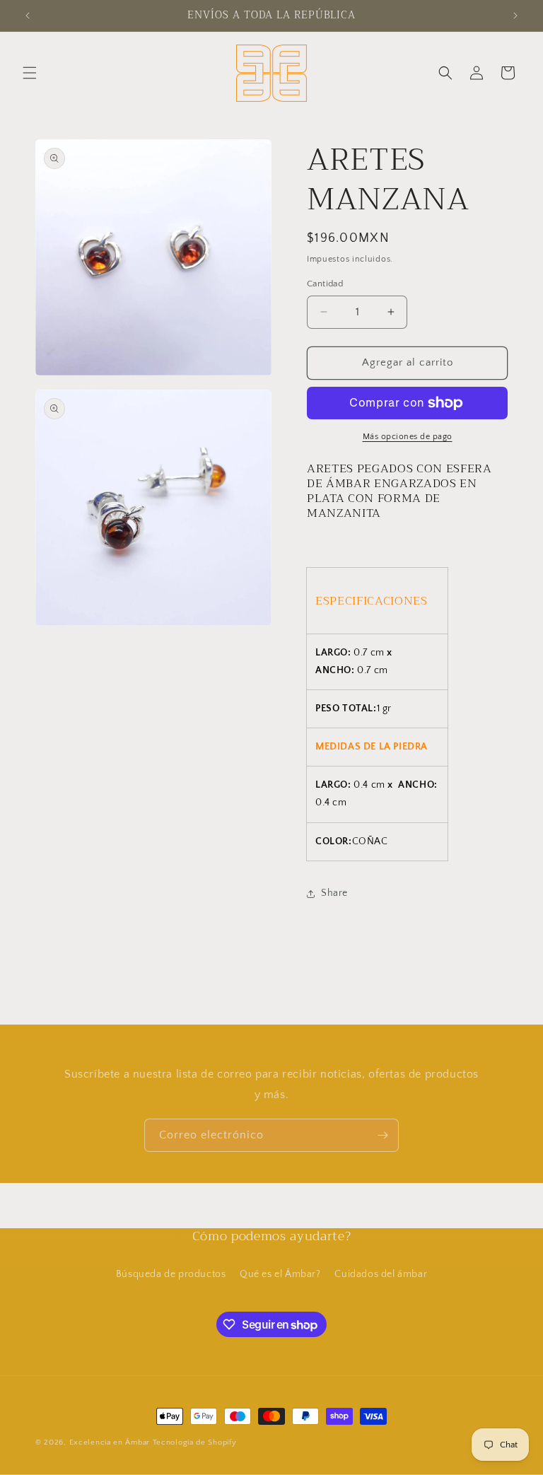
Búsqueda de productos (171, 1274)
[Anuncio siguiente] (515, 15)
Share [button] (334, 893)
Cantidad (325, 283)
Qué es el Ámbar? (280, 1274)
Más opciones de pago (407, 436)
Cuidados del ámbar (380, 1274)
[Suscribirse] (382, 1135)
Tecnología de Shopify (195, 1442)
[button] (29, 72)
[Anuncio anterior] (27, 15)
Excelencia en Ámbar (109, 1442)
